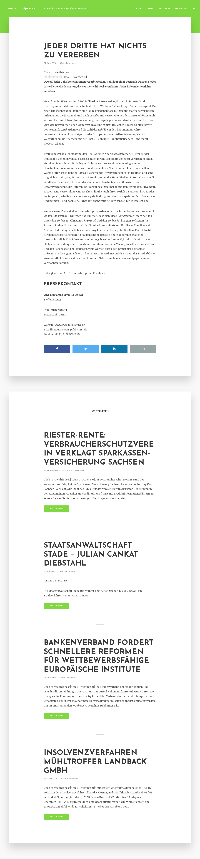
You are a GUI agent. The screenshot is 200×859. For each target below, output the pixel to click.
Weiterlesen (56, 508)
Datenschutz (181, 8)
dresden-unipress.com (22, 8)
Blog (138, 8)
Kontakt (149, 8)
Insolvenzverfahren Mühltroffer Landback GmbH (95, 762)
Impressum (164, 8)
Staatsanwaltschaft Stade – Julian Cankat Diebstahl (91, 554)
